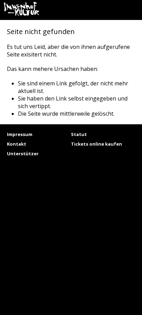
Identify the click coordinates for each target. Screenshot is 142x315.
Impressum (19, 134)
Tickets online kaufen (96, 144)
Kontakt (16, 144)
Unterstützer (23, 153)
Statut (79, 134)
